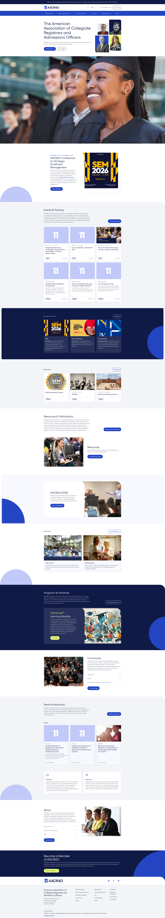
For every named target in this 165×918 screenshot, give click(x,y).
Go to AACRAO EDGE (57, 505)
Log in (118, 7)
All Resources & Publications (112, 429)
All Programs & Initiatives (113, 602)
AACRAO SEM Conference (66, 177)
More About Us (49, 840)
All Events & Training (114, 221)
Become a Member (50, 870)
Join (110, 7)
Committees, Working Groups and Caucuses (99, 682)
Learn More (55, 638)
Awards (89, 678)
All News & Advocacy (114, 714)
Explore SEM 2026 (56, 189)
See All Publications (114, 531)
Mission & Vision (48, 826)
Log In (63, 49)
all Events (117, 316)
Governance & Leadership (51, 830)
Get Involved (105, 7)
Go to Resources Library (95, 456)
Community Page (93, 688)
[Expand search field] (88, 7)
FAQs (45, 834)
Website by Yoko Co (49, 915)
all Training (116, 369)
